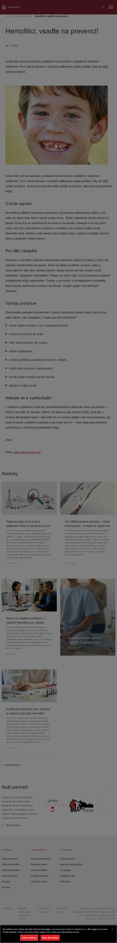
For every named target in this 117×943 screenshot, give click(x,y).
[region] (58, 934)
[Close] (112, 929)
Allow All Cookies (50, 937)
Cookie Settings (29, 937)
